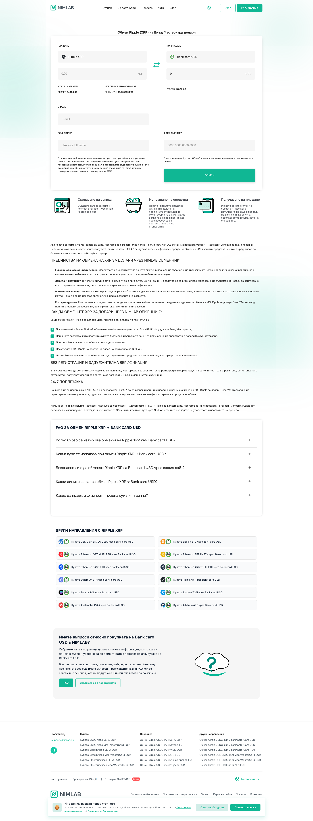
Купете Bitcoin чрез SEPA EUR (98, 749)
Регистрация (249, 8)
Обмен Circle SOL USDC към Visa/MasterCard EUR (230, 754)
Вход (228, 8)
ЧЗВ (161, 8)
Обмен (209, 175)
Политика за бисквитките (103, 811)
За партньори (127, 8)
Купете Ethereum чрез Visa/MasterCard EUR (107, 765)
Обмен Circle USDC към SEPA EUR (160, 739)
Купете (84, 734)
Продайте (146, 734)
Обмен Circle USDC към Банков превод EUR (166, 760)
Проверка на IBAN (84, 779)
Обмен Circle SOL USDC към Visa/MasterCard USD (230, 760)
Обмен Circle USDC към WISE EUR (161, 749)
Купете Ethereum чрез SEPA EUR (100, 760)
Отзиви (107, 8)
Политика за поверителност (180, 794)
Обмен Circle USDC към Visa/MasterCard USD (227, 744)
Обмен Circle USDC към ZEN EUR (160, 754)
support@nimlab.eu (62, 740)
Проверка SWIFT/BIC (122, 779)
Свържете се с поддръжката (98, 682)
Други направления (211, 734)
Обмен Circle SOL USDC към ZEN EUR (222, 765)
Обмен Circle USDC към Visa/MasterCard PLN (227, 749)
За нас (205, 794)
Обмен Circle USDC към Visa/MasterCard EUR (227, 739)
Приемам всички (245, 807)
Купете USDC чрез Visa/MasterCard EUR (105, 744)
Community (58, 734)
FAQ (66, 682)
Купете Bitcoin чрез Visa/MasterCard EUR (105, 754)
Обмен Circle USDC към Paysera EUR (162, 765)
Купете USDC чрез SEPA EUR (98, 739)
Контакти (256, 794)
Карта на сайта (222, 794)
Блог (173, 8)
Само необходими (212, 807)
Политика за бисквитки (145, 794)
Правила (147, 8)
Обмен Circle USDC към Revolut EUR (162, 744)
